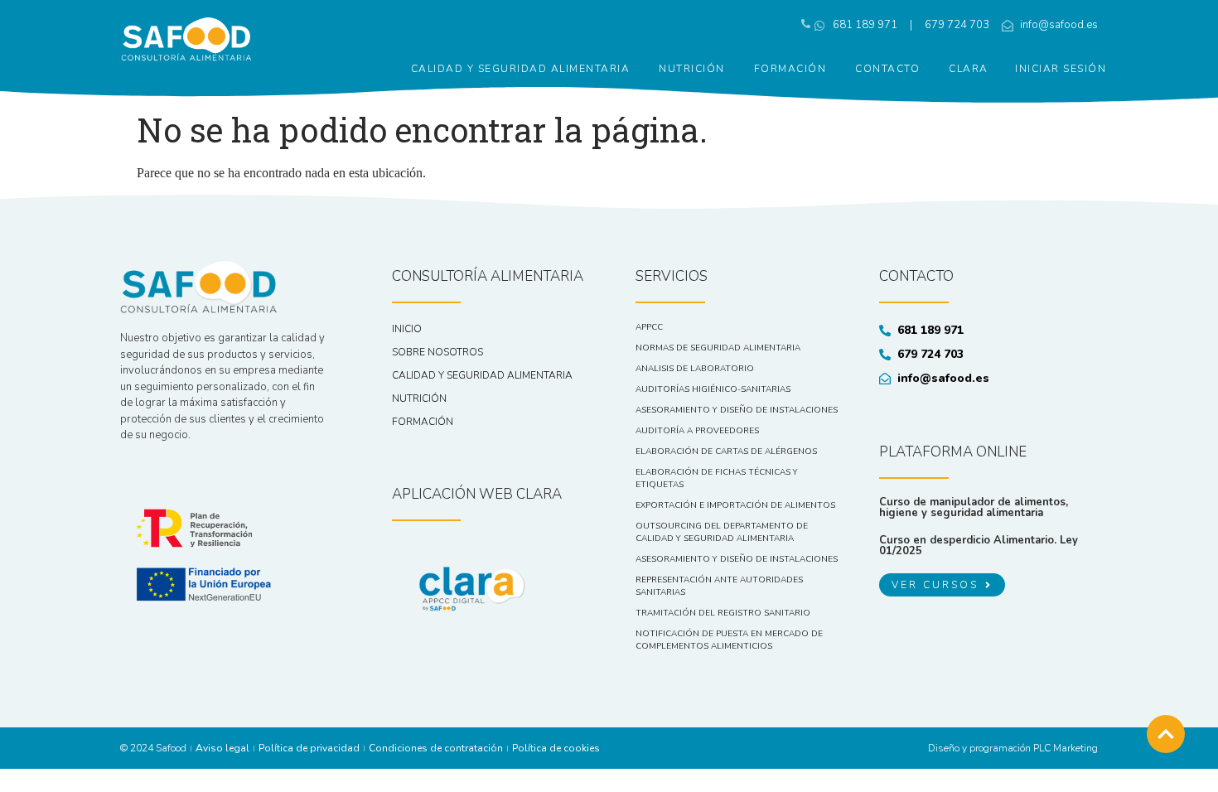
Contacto (887, 68)
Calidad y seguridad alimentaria (521, 68)
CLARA (968, 68)
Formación (790, 68)
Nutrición (692, 68)
